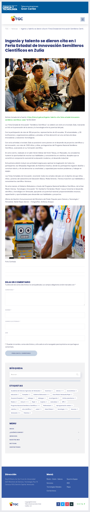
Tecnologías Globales (54, 487)
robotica (15, 409)
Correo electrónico (12, 321)
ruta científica (27, 409)
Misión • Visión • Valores (55, 479)
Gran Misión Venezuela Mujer (62, 394)
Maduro (14, 402)
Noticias (13, 443)
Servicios (13, 436)
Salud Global (49, 409)
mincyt (25, 402)
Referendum (48, 405)
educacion (15, 394)
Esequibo (26, 394)
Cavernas (49, 391)
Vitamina (27, 413)
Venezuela (15, 413)
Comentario (9, 290)
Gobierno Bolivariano (41, 394)
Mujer (34, 402)
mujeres (43, 402)
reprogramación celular (64, 405)
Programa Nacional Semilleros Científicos (25, 405)
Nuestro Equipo (72, 479)
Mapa (69, 487)
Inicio (12, 429)
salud (39, 409)
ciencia (60, 391)
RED (68, 483)
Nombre (8, 310)
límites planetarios (69, 398)
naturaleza (54, 402)
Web (6, 333)
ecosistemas (72, 391)
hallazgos (42, 398)
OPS (64, 402)
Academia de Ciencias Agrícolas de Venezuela (26, 391)
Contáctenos (15, 447)
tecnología (63, 409)
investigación (54, 398)
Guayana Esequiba (18, 398)
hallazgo (31, 398)
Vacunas (74, 409)
